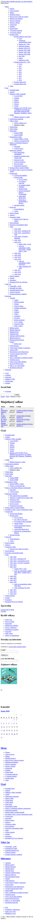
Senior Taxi (8, 619)
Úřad (7, 396)
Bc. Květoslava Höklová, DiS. (4, 411)
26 (7, 734)
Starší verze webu (10, 911)
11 (4, 727)
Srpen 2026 (5, 711)
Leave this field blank (7, 658)
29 (14, 734)
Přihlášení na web (10, 913)
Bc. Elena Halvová (4, 420)
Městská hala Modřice (11, 625)
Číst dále (3, 611)
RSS (6, 907)
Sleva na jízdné (9, 621)
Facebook (8, 391)
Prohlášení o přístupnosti (12, 909)
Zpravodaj (8, 631)
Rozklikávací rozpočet (11, 629)
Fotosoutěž (8, 623)
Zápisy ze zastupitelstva (12, 635)
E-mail (3, 650)
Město (4, 748)
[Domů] (3, 1)
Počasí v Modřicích (11, 627)
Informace (6, 858)
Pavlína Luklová (3, 416)
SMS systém (9, 633)
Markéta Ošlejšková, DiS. (4, 424)
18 (4, 730)
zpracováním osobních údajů (17, 646)
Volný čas (5, 842)
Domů (2, 396)
